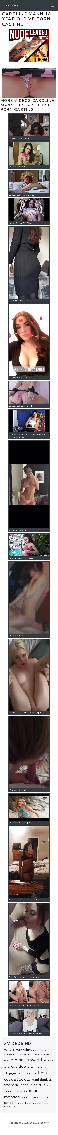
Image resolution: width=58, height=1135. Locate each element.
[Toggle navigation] (52, 5)
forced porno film (27, 1073)
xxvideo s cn (23, 1066)
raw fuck (22, 1054)
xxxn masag (31, 1097)
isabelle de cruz (32, 1085)
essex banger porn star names (34, 1103)
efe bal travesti (26, 1060)
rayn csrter (10, 1106)
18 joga (10, 1073)
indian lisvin (43, 1067)
